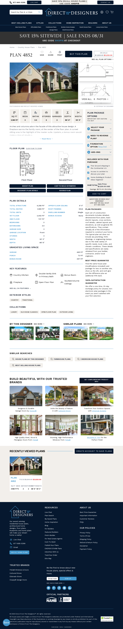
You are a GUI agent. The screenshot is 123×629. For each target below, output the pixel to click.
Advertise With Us (51, 552)
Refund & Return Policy (89, 542)
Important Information (88, 515)
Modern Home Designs (68, 27)
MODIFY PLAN (27, 186)
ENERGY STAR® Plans (53, 548)
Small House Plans (68, 29)
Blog (46, 525)
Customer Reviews (87, 519)
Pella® (35, 440)
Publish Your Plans (52, 545)
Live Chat (48, 512)
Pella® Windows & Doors (19, 570)
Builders (92, 23)
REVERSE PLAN (65, 191)
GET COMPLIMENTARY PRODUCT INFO (96, 380)
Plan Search (49, 515)
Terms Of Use (85, 536)
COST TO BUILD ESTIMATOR (65, 186)
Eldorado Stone (16, 576)
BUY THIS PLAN (78, 54)
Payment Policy (86, 549)
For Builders (49, 529)
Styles (39, 23)
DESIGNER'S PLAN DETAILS (27, 191)
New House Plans (20, 27)
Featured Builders (51, 532)
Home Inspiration (75, 23)
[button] (12, 464)
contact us (105, 2)
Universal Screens (99, 411)
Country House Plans (26, 47)
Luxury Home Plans (102, 27)
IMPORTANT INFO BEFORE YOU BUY (97, 120)
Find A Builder (50, 535)
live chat (34, 2)
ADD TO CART (99, 194)
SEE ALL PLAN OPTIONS (101, 59)
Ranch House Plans (85, 27)
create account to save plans (94, 451)
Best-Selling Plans (22, 23)
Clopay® (33, 411)
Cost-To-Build (50, 542)
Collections (55, 23)
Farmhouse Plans (51, 27)
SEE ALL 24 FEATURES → (20, 288)
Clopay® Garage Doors (18, 580)
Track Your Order (51, 555)
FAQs (82, 522)
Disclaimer (84, 546)
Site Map (48, 558)
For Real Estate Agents (53, 539)
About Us (106, 23)
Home (12, 47)
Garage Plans (53, 29)
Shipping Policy (85, 539)
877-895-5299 (99, 205)
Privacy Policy (85, 533)
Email (15, 547)
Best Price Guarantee (88, 512)
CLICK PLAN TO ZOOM (34, 148)
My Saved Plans (51, 519)
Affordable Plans (36, 27)
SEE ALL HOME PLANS (19, 552)
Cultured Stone (16, 573)
